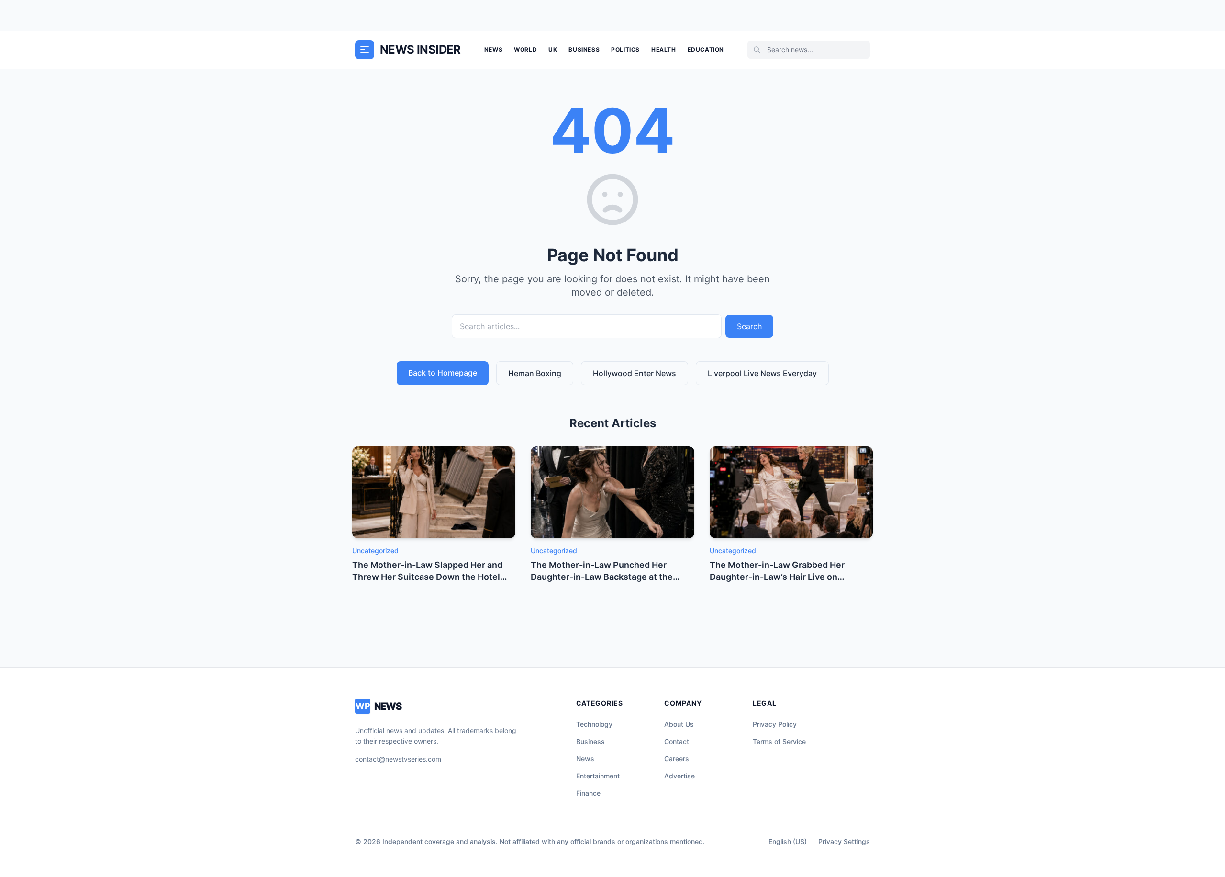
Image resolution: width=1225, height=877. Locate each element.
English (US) (787, 841)
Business (584, 49)
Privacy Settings (844, 841)
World (525, 49)
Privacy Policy (775, 724)
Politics (625, 49)
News (493, 49)
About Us (679, 724)
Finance (588, 793)
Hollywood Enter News (634, 373)
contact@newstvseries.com (398, 759)
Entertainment (598, 776)
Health (663, 49)
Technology (594, 724)
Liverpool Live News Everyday (762, 373)
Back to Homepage (442, 372)
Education (706, 49)
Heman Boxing (534, 373)
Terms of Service (779, 741)
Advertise (679, 776)
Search (749, 326)
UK (552, 49)
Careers (676, 759)
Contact (676, 741)
